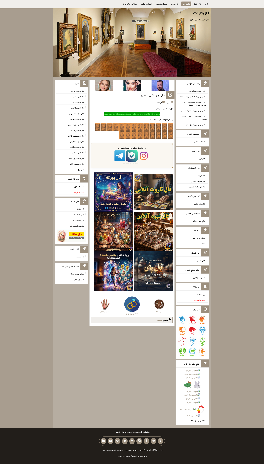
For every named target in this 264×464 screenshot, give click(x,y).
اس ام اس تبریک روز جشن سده (193, 124)
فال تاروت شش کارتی (76, 136)
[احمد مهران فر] (160, 86)
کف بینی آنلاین (199, 204)
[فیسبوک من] (146, 441)
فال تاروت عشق (78, 153)
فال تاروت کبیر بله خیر (153, 95)
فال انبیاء (201, 158)
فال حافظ (197, 4)
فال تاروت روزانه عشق (75, 158)
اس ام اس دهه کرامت (197, 91)
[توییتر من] (125, 441)
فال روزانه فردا (78, 279)
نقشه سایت (121, 456)
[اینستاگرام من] (139, 441)
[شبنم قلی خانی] (104, 86)
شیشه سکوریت (78, 186)
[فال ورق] (113, 272)
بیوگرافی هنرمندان (77, 274)
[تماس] (132, 441)
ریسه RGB (201, 294)
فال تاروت (186, 4)
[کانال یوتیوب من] (110, 441)
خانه (206, 4)
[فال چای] (153, 272)
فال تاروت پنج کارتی (76, 130)
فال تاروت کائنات (77, 108)
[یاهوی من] (160, 441)
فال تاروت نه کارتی (77, 141)
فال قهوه (201, 176)
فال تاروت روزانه (77, 91)
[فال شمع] (113, 232)
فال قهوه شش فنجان (197, 187)
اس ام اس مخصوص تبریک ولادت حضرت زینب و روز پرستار (194, 103)
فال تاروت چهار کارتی (76, 125)
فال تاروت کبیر (78, 96)
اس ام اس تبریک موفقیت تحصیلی (193, 110)
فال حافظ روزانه (78, 215)
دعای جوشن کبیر (198, 238)
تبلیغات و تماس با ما (130, 4)
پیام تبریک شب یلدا (77, 226)
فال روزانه (174, 4)
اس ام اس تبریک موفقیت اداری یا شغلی (194, 117)
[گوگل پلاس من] (117, 441)
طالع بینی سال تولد (198, 420)
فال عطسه (80, 257)
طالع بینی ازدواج (199, 221)
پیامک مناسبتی (161, 4)
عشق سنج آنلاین (199, 277)
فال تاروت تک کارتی (76, 113)
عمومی (159, 320)
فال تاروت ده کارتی (77, 147)
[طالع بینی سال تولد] (192, 394)
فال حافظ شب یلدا (77, 220)
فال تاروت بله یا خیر (76, 164)
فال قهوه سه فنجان (198, 181)
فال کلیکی (201, 260)
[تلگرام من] (153, 441)
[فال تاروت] (153, 193)
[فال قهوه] (153, 232)
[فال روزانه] (113, 193)
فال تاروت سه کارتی (76, 119)
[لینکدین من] (103, 441)
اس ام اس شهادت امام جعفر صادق (192, 96)
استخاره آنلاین (146, 4)
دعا (203, 243)
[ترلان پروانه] (132, 86)
